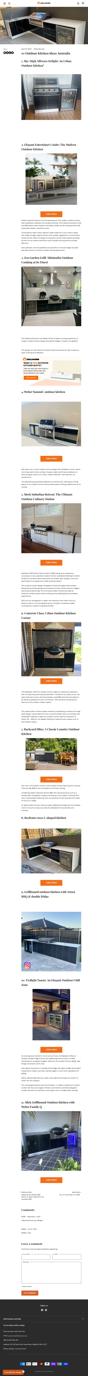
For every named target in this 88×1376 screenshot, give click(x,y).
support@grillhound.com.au (17, 1336)
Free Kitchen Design (13, 1372)
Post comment (30, 1293)
